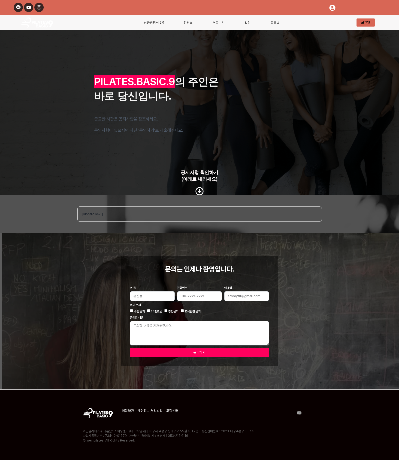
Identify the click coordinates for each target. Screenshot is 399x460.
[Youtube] (28, 7)
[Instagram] (39, 7)
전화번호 (182, 287)
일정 (248, 22)
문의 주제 (135, 304)
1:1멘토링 (156, 311)
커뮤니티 (219, 22)
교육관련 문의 (193, 311)
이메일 (228, 287)
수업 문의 (139, 311)
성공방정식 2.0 (154, 22)
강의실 (188, 22)
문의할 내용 (136, 317)
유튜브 (274, 22)
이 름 (133, 287)
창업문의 (173, 311)
